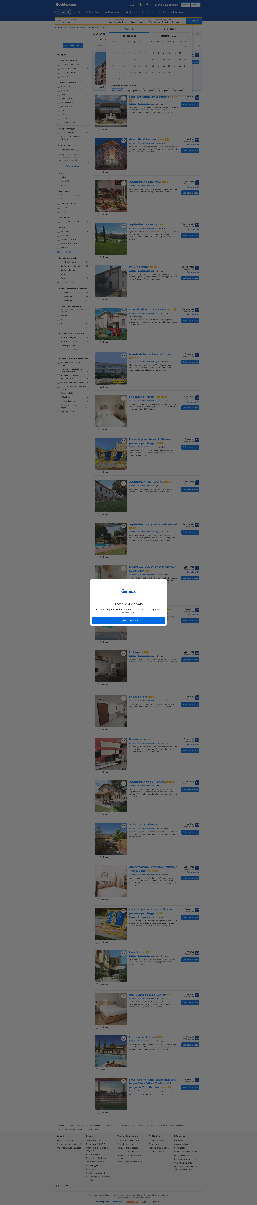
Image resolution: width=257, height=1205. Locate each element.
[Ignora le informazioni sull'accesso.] (163, 582)
